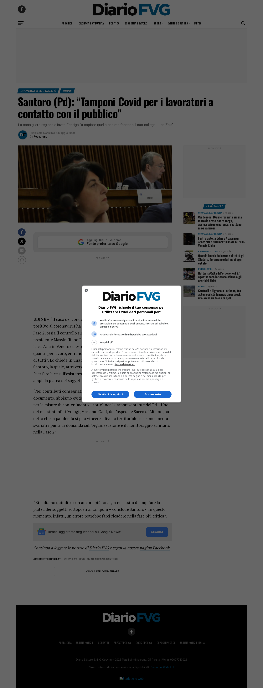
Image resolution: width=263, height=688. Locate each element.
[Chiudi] (86, 290)
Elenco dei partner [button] (125, 364)
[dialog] (131, 344)
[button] (131, 342)
